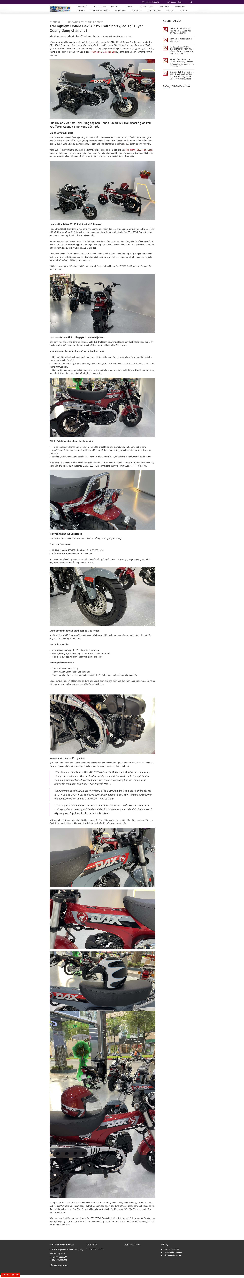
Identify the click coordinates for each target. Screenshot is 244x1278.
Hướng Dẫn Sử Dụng (173, 1252)
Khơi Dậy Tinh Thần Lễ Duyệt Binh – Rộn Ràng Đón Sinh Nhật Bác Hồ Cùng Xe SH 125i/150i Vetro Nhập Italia (182, 75)
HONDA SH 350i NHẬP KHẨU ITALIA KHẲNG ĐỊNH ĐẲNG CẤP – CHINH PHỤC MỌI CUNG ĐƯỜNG (182, 50)
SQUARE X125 (146, 7)
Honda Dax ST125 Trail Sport (103, 52)
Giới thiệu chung (96, 1249)
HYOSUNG (163, 7)
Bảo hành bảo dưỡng (172, 1255)
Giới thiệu (99, 7)
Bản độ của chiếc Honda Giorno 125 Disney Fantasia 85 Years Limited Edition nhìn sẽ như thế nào (182, 62)
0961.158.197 (61, 1257)
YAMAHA (179, 7)
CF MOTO (119, 11)
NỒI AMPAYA (153, 11)
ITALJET (114, 7)
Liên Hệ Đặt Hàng (171, 1249)
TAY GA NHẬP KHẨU (99, 11)
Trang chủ (82, 7)
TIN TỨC (169, 11)
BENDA (80, 11)
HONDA (129, 7)
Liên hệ (183, 11)
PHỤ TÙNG (135, 11)
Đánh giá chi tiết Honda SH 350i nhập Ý (181, 40)
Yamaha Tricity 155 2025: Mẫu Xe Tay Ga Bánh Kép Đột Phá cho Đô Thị (180, 30)
